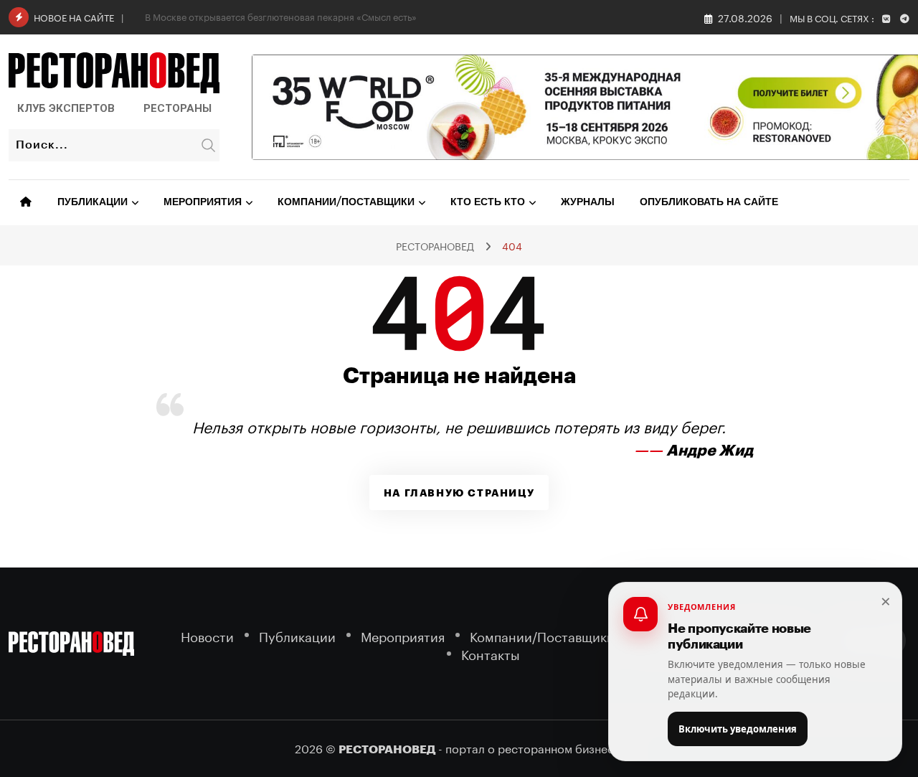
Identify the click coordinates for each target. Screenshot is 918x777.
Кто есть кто (487, 202)
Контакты (490, 653)
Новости (207, 635)
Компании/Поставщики (346, 202)
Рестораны (177, 108)
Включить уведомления (737, 728)
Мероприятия (203, 202)
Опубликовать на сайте (709, 202)
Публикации (92, 202)
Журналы (588, 202)
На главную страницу (459, 493)
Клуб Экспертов (66, 108)
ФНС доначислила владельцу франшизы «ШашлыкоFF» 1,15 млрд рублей (306, 16)
